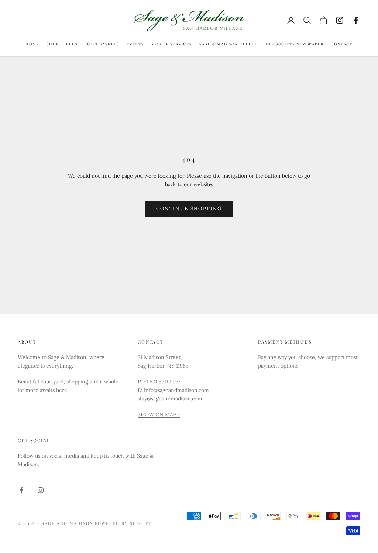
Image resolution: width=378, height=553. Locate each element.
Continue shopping (189, 208)
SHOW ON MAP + (159, 414)
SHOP (53, 44)
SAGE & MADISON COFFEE (228, 44)
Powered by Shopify (123, 523)
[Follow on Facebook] (355, 20)
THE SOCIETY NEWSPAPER (294, 44)
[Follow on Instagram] (339, 20)
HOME (32, 44)
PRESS (73, 44)
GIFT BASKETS (103, 44)
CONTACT (342, 44)
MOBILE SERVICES (171, 44)
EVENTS (135, 44)
